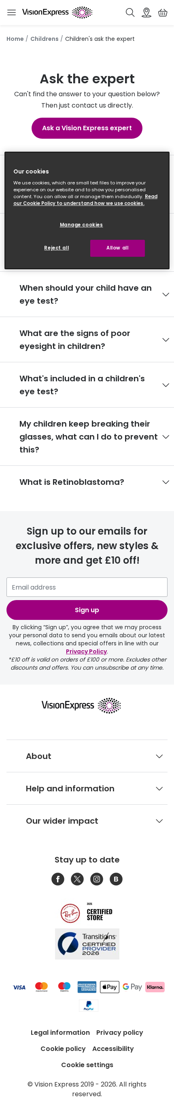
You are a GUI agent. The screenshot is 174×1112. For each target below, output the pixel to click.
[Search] (130, 12)
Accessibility (113, 1048)
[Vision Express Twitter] (77, 879)
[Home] (57, 12)
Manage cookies (81, 225)
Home (15, 39)
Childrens (44, 39)
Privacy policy (119, 1032)
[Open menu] (11, 12)
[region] (87, 211)
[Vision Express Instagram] (96, 879)
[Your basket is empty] (163, 12)
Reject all (56, 248)
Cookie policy (63, 1048)
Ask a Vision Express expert (87, 128)
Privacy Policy (86, 651)
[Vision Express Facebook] (57, 879)
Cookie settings (87, 1065)
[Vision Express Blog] (116, 879)
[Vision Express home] (87, 706)
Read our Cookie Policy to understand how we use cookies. (85, 200)
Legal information (60, 1032)
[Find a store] (146, 12)
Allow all (117, 248)
